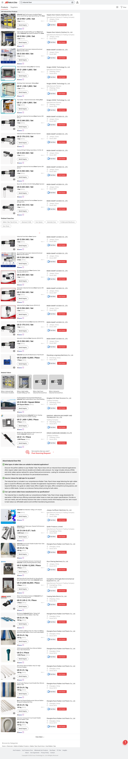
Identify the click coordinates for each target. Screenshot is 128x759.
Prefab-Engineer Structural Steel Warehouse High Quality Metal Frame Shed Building (30, 398)
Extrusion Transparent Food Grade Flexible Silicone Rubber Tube (29, 718)
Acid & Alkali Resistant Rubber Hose (11, 226)
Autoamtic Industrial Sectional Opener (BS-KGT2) (30, 167)
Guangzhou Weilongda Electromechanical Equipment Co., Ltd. (60, 580)
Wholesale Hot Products (41, 750)
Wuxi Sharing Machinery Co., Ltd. (57, 561)
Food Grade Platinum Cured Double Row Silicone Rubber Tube (30, 683)
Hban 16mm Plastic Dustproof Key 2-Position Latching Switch (30, 596)
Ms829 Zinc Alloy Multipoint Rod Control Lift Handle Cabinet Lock (29, 433)
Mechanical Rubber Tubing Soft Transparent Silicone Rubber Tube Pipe (28, 614)
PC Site (59, 750)
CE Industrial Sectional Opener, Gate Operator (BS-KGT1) (28, 271)
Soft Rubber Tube (22, 222)
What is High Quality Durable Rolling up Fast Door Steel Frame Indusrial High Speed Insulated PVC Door (24, 392)
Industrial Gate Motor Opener (26, 236)
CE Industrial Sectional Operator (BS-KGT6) (30, 322)
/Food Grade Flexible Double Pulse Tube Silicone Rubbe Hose (30, 544)
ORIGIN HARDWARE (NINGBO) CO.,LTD (59, 433)
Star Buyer (52, 750)
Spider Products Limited (55, 527)
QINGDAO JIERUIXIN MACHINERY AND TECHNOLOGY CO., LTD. (59, 416)
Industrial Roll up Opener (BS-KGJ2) (28, 305)
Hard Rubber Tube (8, 222)
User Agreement (34, 752)
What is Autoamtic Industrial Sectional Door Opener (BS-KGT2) (56, 392)
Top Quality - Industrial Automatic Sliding (30, 99)
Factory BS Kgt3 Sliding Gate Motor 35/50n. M (30, 150)
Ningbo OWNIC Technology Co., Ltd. (58, 67)
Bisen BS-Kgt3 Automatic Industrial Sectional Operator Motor (29, 253)
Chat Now (52, 25)
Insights (65, 750)
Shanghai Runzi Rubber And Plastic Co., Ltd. (61, 544)
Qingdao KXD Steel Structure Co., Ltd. (59, 398)
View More (39, 737)
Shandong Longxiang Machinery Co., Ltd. (60, 355)
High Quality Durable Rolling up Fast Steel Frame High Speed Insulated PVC (30, 32)
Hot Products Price (27, 750)
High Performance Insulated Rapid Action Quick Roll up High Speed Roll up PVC (31, 15)
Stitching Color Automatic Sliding (28, 83)
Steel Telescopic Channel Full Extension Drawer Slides (30, 526)
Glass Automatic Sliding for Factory (28, 66)
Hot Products (17, 750)
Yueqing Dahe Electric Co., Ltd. (57, 596)
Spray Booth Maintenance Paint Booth (30, 354)
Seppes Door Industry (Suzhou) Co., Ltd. (60, 15)
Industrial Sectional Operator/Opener (29, 133)
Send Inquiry (23, 25)
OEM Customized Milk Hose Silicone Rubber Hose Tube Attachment (29, 648)
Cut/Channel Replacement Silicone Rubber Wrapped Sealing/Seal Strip (30, 701)
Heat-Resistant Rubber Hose (58, 222)
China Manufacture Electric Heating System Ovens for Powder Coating (29, 415)
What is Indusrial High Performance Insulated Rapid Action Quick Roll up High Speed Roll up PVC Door (8, 392)
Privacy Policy (45, 752)
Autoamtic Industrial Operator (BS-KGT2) (30, 338)
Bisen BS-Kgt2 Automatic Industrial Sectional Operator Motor (29, 50)
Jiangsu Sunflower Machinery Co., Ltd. (59, 510)
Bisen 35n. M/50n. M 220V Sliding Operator (30, 184)
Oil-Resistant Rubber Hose (38, 222)
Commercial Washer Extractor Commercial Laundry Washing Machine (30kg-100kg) (29, 561)
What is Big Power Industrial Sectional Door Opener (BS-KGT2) (40, 392)
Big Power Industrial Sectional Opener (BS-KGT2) (30, 116)
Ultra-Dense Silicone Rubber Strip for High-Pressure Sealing (29, 666)
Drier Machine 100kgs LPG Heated (29, 509)
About (27, 752)
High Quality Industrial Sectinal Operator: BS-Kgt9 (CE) (30, 201)
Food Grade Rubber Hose (29, 226)
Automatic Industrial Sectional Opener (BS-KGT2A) (30, 288)
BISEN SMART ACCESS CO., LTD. (57, 50)
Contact (52, 752)
